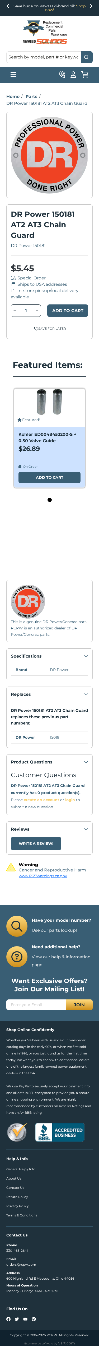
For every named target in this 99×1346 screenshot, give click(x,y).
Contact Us (15, 1188)
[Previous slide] (8, 7)
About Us (13, 1178)
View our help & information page (61, 960)
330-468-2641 (17, 1251)
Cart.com (66, 1343)
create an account (41, 799)
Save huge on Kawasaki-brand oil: (49, 8)
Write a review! (36, 843)
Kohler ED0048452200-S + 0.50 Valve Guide (47, 437)
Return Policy (17, 1197)
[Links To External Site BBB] (59, 1132)
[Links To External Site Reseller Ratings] (17, 1132)
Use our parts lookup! (54, 930)
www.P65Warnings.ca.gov (43, 876)
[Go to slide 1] (50, 500)
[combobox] (49, 57)
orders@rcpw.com (21, 1264)
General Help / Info (20, 1169)
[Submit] (87, 57)
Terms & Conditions (21, 1215)
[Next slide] (91, 7)
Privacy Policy (17, 1206)
